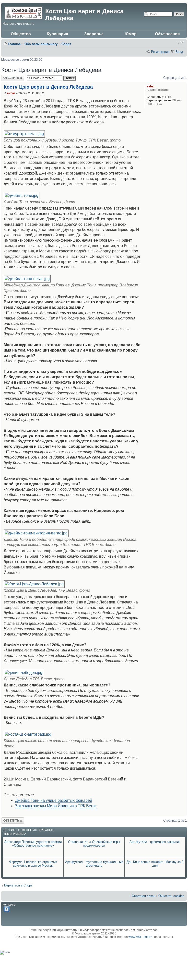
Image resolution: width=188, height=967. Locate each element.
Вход (179, 52)
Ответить (8, 76)
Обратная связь (143, 896)
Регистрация (160, 52)
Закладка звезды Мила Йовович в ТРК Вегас (56, 806)
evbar (11, 93)
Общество (21, 34)
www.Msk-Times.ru (141, 937)
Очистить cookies (171, 896)
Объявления (167, 34)
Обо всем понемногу (41, 44)
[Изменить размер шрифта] (180, 42)
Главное (14, 44)
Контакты (9, 904)
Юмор (131, 34)
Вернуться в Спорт (18, 885)
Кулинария (57, 34)
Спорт (66, 44)
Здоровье (94, 34)
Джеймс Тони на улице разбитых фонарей (53, 800)
